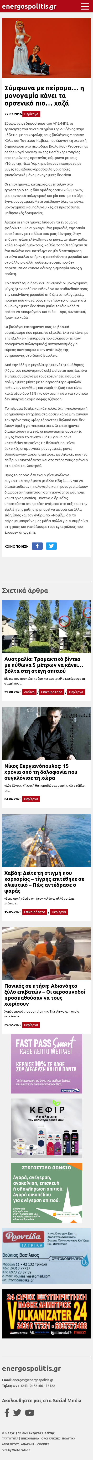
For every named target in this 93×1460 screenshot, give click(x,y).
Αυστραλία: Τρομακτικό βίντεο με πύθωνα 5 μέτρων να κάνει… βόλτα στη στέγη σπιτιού (43, 665)
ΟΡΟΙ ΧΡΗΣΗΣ (51, 1438)
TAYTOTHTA (10, 1438)
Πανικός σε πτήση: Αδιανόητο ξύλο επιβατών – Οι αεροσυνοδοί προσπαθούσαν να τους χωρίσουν (44, 995)
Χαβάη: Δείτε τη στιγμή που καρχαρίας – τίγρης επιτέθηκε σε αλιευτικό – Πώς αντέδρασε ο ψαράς (44, 882)
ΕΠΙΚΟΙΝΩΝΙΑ (30, 1438)
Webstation (21, 1450)
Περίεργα (31, 114)
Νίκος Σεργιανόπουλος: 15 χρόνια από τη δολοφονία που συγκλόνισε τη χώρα (41, 772)
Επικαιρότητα (51, 692)
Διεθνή (29, 692)
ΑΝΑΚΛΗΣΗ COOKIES (35, 1444)
